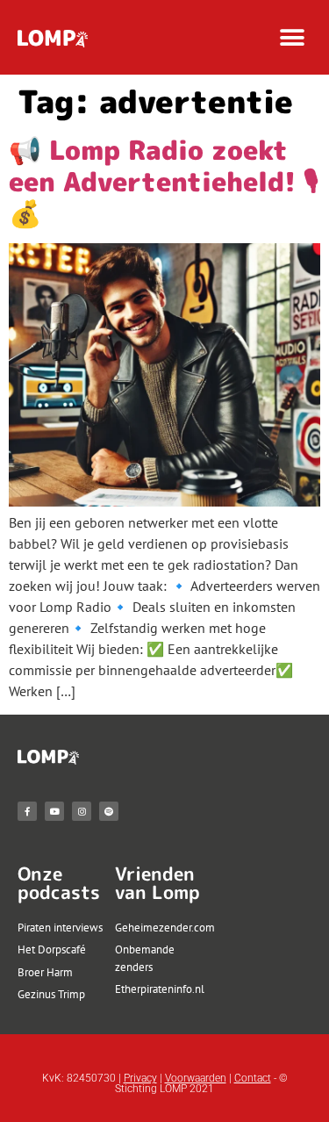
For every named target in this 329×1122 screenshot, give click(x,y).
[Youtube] (54, 811)
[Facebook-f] (27, 811)
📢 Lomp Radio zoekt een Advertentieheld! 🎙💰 (163, 182)
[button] (291, 37)
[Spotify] (108, 811)
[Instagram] (81, 811)
